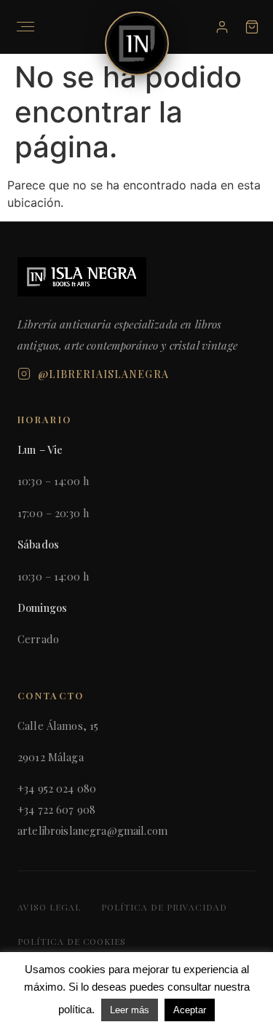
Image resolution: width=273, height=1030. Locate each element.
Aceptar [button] (189, 1010)
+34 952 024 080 (56, 788)
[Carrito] (252, 27)
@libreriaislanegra (103, 374)
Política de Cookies (71, 941)
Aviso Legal (49, 907)
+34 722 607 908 (56, 809)
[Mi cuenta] (222, 27)
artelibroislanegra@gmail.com (92, 830)
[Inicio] (137, 44)
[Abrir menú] (25, 26)
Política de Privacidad (163, 907)
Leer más (129, 1010)
